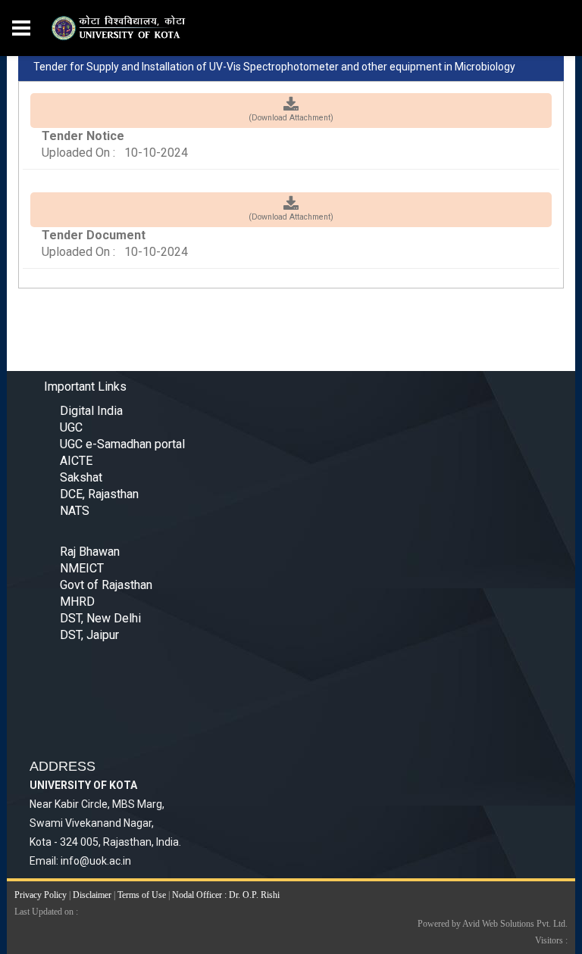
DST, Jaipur (89, 635)
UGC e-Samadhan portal (122, 444)
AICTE (76, 461)
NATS (74, 511)
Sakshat (81, 477)
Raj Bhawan (90, 551)
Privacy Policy (40, 895)
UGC (71, 427)
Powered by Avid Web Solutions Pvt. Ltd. (493, 923)
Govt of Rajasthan (106, 585)
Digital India (91, 411)
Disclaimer (92, 895)
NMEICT (82, 568)
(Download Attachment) (291, 118)
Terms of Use (141, 895)
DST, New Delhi (100, 618)
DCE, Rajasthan (99, 494)
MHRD (77, 601)
